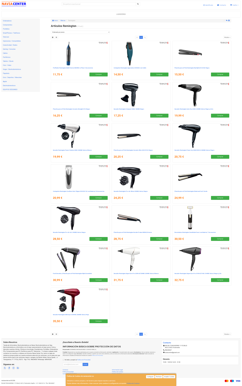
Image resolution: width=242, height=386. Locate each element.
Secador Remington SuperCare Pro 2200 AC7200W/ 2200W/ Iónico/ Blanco (136, 273)
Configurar (150, 376)
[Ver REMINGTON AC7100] (202, 259)
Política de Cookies (133, 383)
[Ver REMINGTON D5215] (141, 177)
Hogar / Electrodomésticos (12, 69)
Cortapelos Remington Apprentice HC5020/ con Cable (130, 68)
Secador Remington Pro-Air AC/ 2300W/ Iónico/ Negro (69, 232)
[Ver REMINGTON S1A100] (202, 54)
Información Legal (117, 370)
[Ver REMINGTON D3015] (80, 136)
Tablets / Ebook (8, 61)
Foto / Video (7, 65)
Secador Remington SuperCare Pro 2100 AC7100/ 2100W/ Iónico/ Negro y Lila (198, 273)
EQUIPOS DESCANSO (10, 89)
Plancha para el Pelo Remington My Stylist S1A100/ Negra (192, 68)
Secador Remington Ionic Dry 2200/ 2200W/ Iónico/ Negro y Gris (194, 109)
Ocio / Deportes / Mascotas (12, 77)
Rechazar (159, 376)
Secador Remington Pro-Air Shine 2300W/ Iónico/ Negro (131, 191)
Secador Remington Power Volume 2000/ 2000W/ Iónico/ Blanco (72, 150)
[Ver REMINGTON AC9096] (80, 300)
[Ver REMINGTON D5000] (141, 95)
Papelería (6, 73)
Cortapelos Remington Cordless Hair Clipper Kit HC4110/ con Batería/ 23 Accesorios (78, 191)
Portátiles (6, 29)
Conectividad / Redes (10, 45)
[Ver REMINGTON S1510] (141, 136)
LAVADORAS (121, 14)
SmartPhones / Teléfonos (11, 33)
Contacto (222, 5)
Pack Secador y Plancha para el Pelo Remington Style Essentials (72, 273)
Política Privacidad (68, 372)
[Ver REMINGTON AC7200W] (141, 259)
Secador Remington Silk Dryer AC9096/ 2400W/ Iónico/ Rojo (71, 314)
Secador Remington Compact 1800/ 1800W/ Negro (129, 109)
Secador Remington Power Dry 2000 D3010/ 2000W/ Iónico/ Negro (194, 150)
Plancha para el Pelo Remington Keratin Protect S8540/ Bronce (133, 232)
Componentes (7, 25)
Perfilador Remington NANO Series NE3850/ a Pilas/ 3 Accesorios (73, 68)
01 (141, 37)
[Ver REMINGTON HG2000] (202, 218)
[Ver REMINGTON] (80, 95)
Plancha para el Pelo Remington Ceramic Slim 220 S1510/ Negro (133, 150)
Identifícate (209, 5)
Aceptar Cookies (169, 376)
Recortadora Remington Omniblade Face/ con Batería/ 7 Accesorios (195, 232)
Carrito (234, 5)
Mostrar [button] (226, 37)
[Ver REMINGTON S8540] (141, 218)
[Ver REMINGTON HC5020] (141, 54)
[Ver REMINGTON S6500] (202, 177)
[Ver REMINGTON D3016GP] (80, 259)
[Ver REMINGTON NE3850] (80, 54)
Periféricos (6, 57)
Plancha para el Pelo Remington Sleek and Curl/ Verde (191, 191)
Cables (5, 53)
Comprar (98, 74)
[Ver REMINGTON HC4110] (80, 177)
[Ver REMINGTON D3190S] (202, 95)
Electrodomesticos (9, 85)
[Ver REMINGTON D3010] (202, 136)
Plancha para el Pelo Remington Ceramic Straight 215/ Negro (71, 109)
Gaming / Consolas (9, 49)
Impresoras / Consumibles (12, 41)
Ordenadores (7, 21)
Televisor (6, 37)
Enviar (85, 364)
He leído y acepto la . (78, 360)
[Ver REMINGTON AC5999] (80, 218)
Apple (5, 81)
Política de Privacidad (97, 355)
